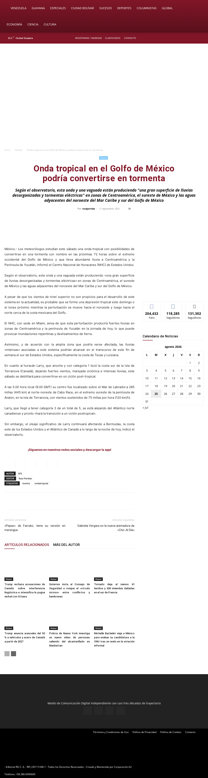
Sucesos (105, 8)
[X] (194, 38)
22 (190, 386)
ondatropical (41, 483)
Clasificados (112, 38)
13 (173, 378)
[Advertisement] (104, 115)
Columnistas (147, 8)
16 (198, 378)
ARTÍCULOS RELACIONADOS (26, 545)
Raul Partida (25, 478)
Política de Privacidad (144, 732)
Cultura (50, 24)
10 (146, 378)
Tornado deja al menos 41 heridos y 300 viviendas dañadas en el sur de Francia (114, 588)
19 (165, 386)
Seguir (173, 304)
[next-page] (13, 653)
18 (156, 386)
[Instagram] (187, 38)
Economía (14, 24)
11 (156, 378)
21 (181, 386)
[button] (199, 8)
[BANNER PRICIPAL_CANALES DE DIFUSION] (104, 66)
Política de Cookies (170, 732)
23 (198, 386)
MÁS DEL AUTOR (66, 545)
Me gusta (151, 304)
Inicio (7, 150)
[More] (189, 218)
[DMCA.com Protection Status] (163, 767)
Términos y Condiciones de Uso (111, 732)
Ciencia (32, 24)
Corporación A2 (123, 767)
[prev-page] (7, 653)
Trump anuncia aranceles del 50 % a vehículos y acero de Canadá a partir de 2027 (24, 637)
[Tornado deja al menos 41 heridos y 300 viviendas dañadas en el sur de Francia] (114, 567)
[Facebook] (181, 38)
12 (165, 378)
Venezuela (18, 8)
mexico (26, 483)
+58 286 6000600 (25, 774)
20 (173, 386)
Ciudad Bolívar (82, 8)
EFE (20, 473)
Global (167, 8)
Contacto (130, 38)
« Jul (145, 407)
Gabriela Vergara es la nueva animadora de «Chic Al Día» (105, 528)
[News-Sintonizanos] (173, 291)
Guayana (38, 8)
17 (146, 386)
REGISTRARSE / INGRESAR (88, 38)
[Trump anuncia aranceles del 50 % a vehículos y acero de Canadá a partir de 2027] (24, 616)
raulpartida (88, 208)
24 (146, 394)
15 (190, 378)
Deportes (124, 8)
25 (156, 394)
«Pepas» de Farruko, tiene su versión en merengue (34, 528)
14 (181, 378)
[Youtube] (201, 38)
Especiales (58, 8)
